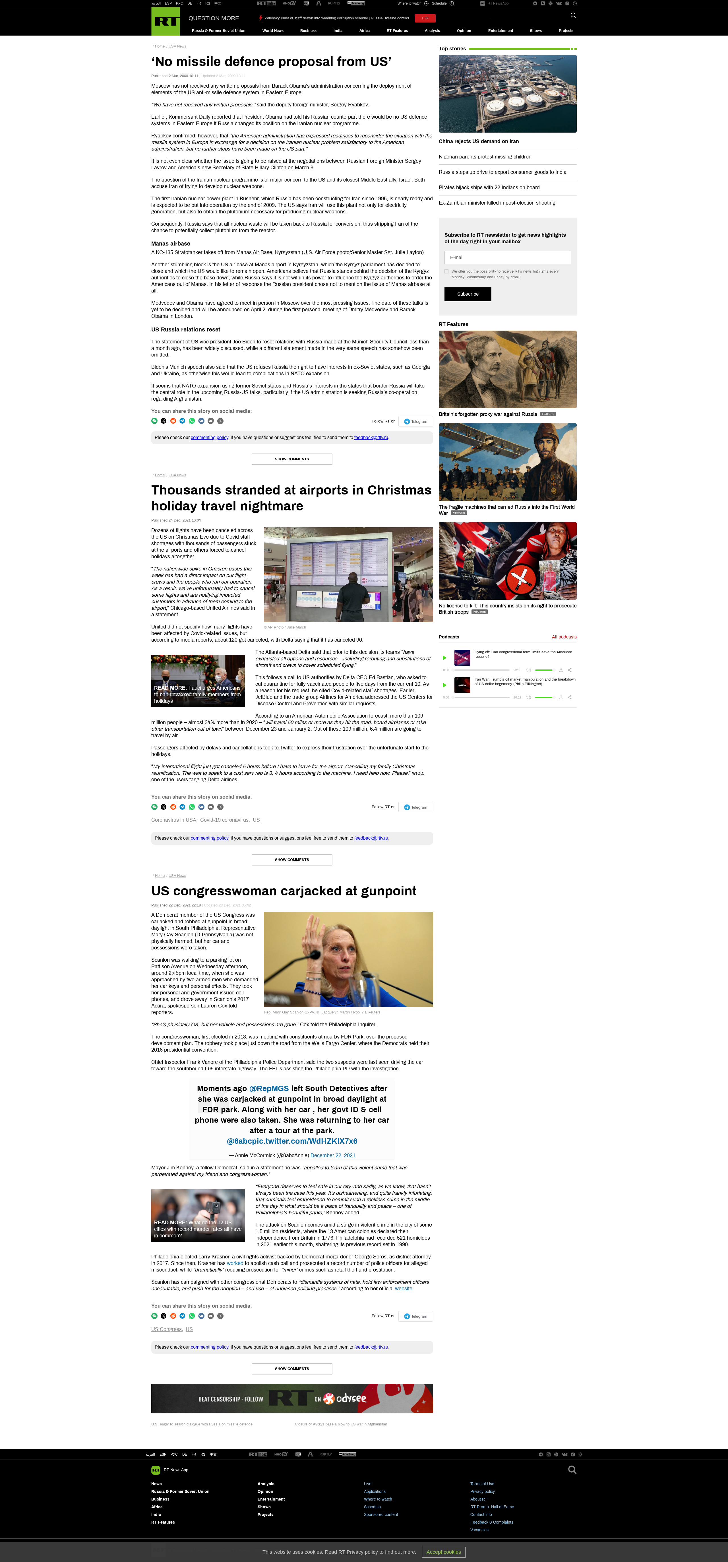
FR (199, 3)
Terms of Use (482, 1484)
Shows (536, 31)
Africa (364, 31)
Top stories (452, 48)
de (184, 1454)
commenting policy (209, 437)
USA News (177, 46)
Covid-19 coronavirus (224, 820)
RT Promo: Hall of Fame (492, 1507)
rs (202, 1454)
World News (273, 31)
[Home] (165, 21)
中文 (217, 3)
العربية (156, 3)
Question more (214, 18)
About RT (478, 1499)
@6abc (239, 1141)
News (156, 1484)
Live (367, 1484)
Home (160, 46)
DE (189, 3)
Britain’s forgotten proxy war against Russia (489, 414)
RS (207, 3)
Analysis (432, 31)
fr (194, 1454)
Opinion (464, 31)
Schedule (372, 1507)
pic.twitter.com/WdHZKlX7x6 (304, 1141)
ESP (168, 3)
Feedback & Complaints (491, 1522)
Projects (566, 31)
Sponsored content (381, 1514)
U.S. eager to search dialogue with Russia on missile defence (202, 1424)
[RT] (266, 3)
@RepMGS (269, 1088)
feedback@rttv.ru (371, 437)
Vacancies (479, 1530)
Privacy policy (482, 1491)
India (338, 31)
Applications (375, 1491)
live (425, 18)
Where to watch (378, 1499)
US (256, 820)
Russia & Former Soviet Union (218, 31)
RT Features (397, 31)
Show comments (292, 459)
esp (163, 1454)
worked (235, 1263)
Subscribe (468, 294)
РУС (179, 3)
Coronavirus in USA (173, 820)
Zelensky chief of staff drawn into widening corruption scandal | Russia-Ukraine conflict (337, 18)
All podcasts (564, 636)
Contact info (481, 1514)
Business (308, 31)
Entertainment (500, 31)
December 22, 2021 (333, 1155)
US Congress (166, 1329)
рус (174, 1454)
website (403, 1288)
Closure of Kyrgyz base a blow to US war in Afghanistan (341, 1424)
